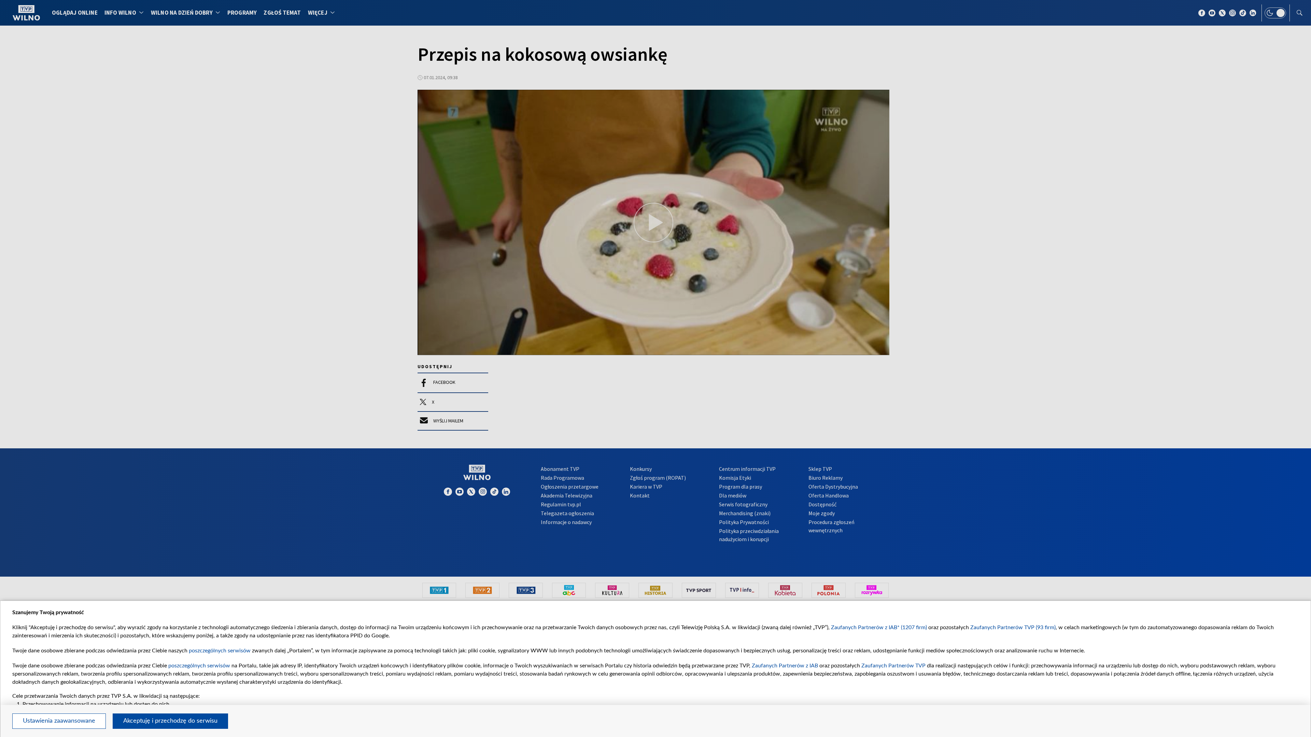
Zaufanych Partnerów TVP (893, 665)
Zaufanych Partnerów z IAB (785, 665)
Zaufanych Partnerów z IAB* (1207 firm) (879, 627)
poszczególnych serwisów (220, 650)
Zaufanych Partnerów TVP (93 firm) (1013, 627)
